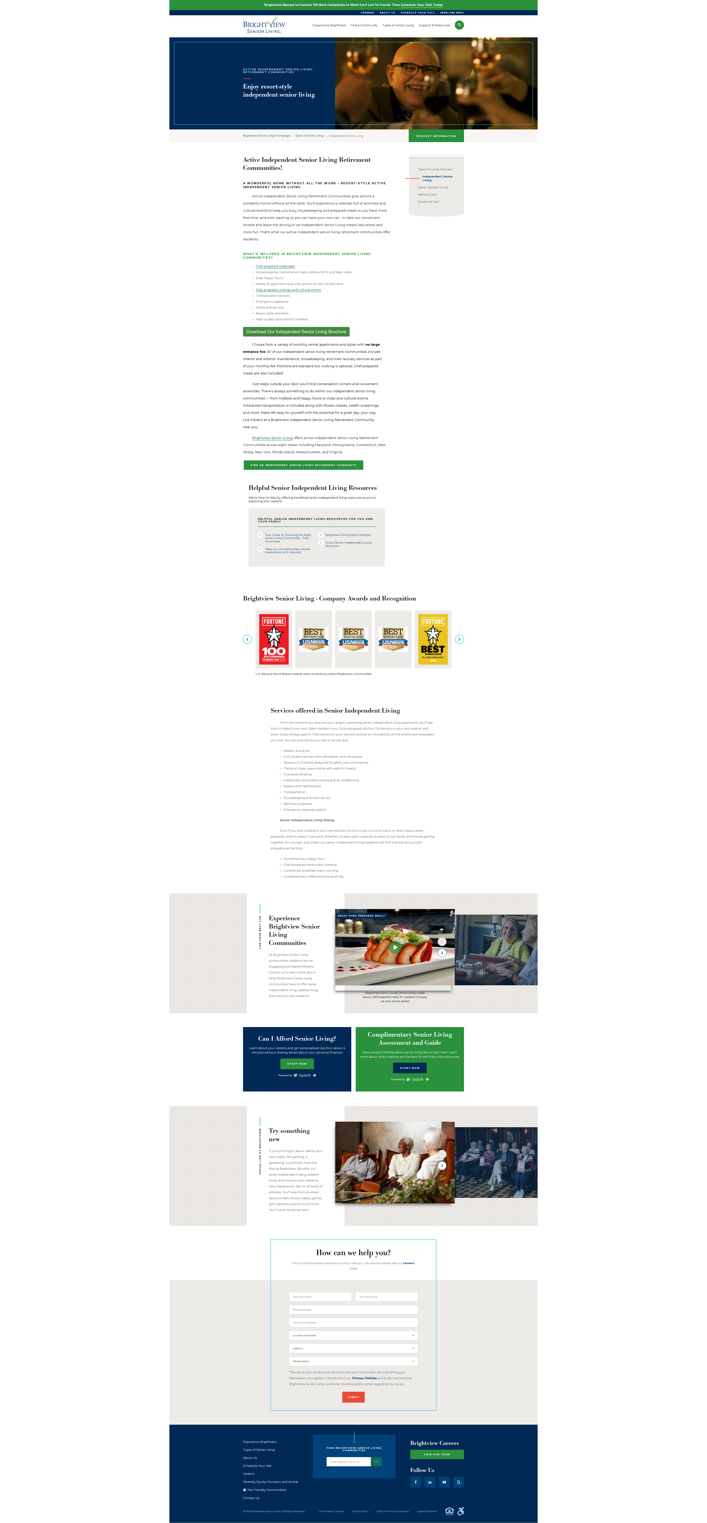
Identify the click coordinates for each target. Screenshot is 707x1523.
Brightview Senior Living (272, 438)
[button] (459, 25)
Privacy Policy (360, 1511)
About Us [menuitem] (387, 12)
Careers (248, 1474)
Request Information (436, 136)
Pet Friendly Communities (266, 1490)
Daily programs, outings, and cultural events (288, 290)
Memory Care (427, 194)
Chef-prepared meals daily (275, 266)
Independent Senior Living (438, 178)
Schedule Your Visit (257, 1466)
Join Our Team (437, 1454)
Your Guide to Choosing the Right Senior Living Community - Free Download (288, 538)
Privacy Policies (364, 1378)
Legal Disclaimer (427, 1511)
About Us (250, 1458)
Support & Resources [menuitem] (434, 25)
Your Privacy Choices (331, 1511)
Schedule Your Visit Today (422, 5)
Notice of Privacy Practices (393, 1511)
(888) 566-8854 (452, 12)
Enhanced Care (428, 201)
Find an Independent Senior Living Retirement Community (303, 465)
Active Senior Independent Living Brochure (349, 544)
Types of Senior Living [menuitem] (398, 25)
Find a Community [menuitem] (364, 25)
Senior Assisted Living (433, 187)
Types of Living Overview (435, 169)
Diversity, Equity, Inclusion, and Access (270, 1482)
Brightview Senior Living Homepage (266, 135)
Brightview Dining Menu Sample (348, 535)
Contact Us (251, 1498)
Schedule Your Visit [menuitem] (418, 12)
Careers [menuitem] (367, 12)
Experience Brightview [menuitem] (329, 25)
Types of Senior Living (309, 135)
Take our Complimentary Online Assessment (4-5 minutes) (287, 550)
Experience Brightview (260, 1442)
